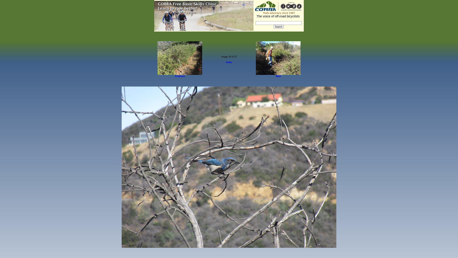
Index (229, 62)
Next (278, 76)
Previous (180, 76)
